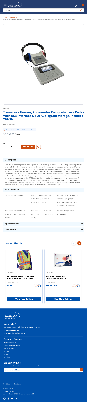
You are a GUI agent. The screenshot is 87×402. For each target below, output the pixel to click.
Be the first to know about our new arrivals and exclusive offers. (25, 366)
